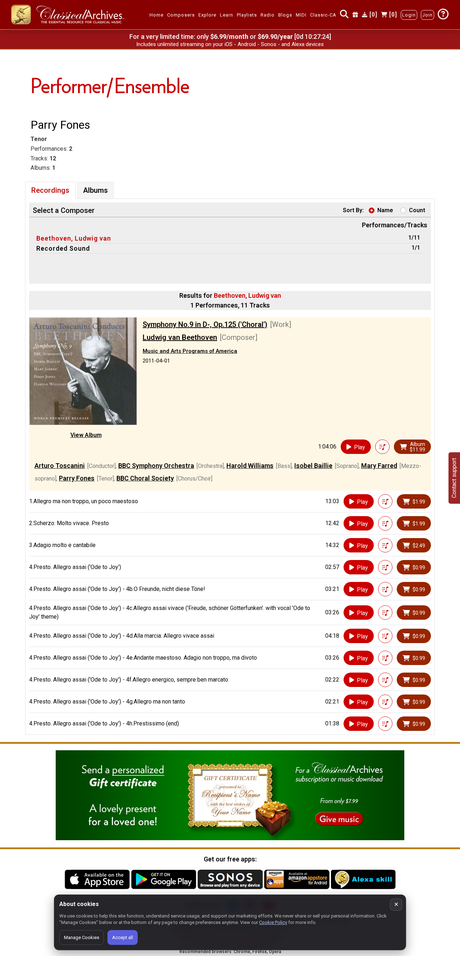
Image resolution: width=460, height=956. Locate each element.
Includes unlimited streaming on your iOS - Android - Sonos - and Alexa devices (230, 44)
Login (409, 15)
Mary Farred (379, 465)
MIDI (301, 15)
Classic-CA (323, 15)
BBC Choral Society (145, 478)
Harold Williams (249, 465)
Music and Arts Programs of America (190, 351)
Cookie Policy (273, 922)
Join (427, 15)
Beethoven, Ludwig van (73, 238)
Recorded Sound (63, 248)
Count (417, 210)
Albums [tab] (95, 190)
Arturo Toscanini (59, 465)
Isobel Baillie (313, 465)
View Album (86, 435)
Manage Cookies (81, 937)
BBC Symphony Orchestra (156, 465)
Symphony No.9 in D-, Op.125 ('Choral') (205, 324)
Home (157, 15)
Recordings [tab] (50, 190)
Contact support (454, 478)
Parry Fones (77, 478)
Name (385, 210)
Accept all (122, 937)
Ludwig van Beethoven (180, 337)
